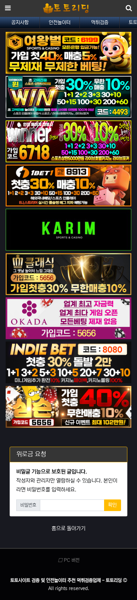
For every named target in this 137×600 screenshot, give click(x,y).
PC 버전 (71, 560)
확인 (112, 505)
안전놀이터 (59, 22)
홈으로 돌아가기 (68, 528)
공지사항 (20, 22)
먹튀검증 (99, 22)
